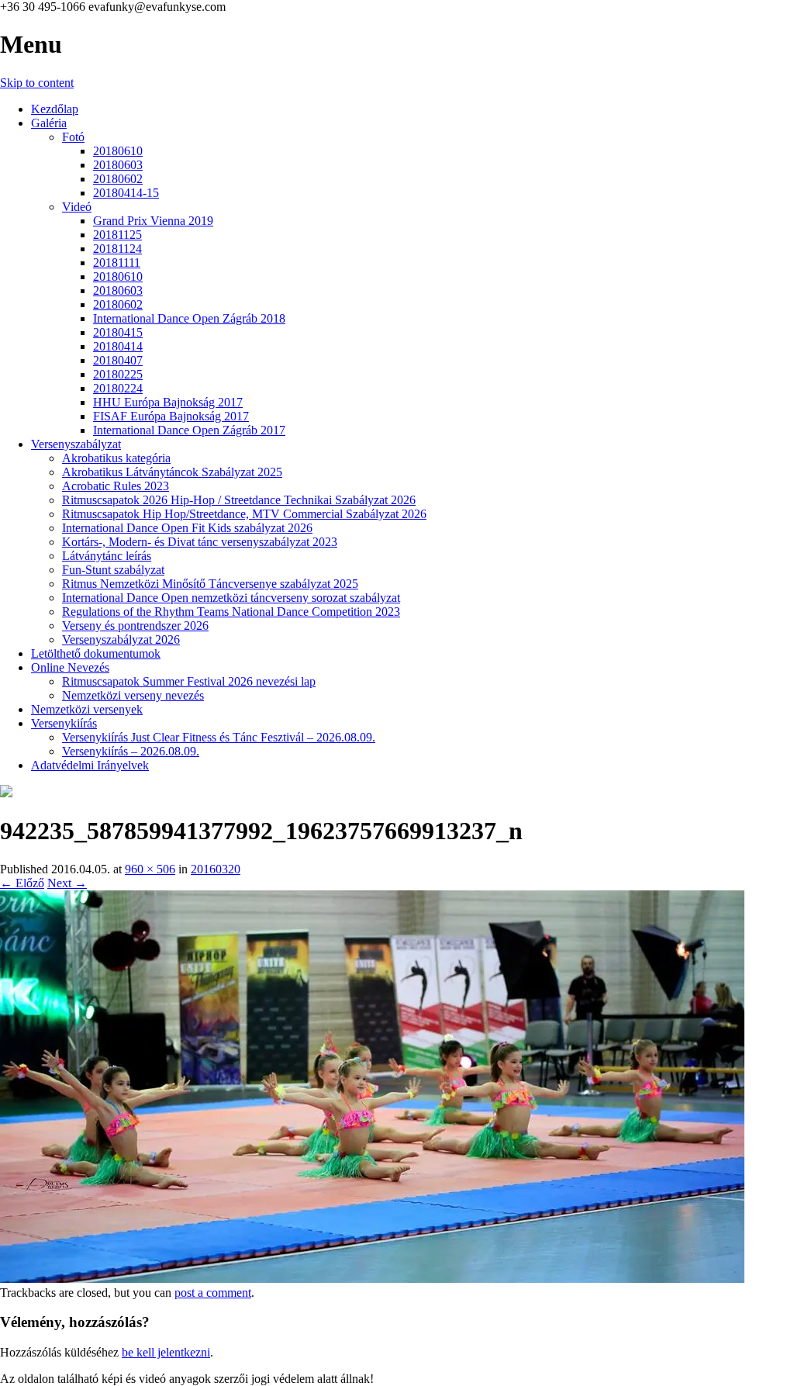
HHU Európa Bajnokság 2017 (168, 402)
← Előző (22, 883)
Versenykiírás (64, 723)
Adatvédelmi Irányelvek (90, 765)
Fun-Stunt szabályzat (113, 569)
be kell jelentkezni (166, 1352)
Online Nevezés (70, 667)
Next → (67, 883)
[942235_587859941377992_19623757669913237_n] (372, 1278)
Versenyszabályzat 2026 (121, 639)
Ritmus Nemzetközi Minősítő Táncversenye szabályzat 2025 (210, 583)
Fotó (73, 136)
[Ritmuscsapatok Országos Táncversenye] (6, 793)
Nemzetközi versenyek (87, 709)
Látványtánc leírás (106, 555)
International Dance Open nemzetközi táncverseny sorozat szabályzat (231, 597)
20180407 (118, 360)
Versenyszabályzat (76, 444)
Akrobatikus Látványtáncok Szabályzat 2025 (172, 472)
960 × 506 (150, 869)
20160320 (215, 869)
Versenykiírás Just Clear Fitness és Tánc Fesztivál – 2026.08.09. (218, 737)
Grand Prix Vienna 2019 (153, 220)
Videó (76, 206)
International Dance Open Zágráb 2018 (189, 318)
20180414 (118, 346)
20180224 (118, 388)
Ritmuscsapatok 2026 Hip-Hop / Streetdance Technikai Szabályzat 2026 (239, 499)
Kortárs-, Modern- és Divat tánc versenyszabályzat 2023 (199, 541)
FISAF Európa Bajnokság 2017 (171, 416)
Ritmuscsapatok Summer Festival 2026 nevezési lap (189, 681)
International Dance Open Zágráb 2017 (189, 430)
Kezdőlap (54, 109)
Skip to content (37, 82)
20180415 (118, 332)
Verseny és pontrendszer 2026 (135, 625)
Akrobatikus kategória (116, 458)
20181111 (116, 262)
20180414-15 (126, 192)
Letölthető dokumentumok (96, 653)
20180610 (118, 150)
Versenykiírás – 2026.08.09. (130, 751)
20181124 (117, 248)
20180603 (118, 164)
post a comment (212, 1292)
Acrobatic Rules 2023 (115, 486)
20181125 (117, 234)
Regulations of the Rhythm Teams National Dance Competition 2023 (231, 611)
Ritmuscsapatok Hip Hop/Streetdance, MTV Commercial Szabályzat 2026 (244, 513)
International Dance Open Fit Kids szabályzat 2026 (187, 527)
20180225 (118, 374)
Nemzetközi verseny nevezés (133, 695)
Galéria (49, 123)
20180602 (118, 178)
